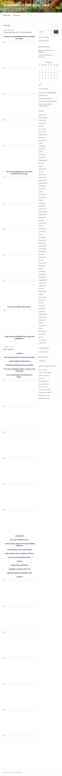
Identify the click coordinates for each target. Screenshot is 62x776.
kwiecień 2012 (42, 297)
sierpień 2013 (42, 251)
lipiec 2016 (41, 163)
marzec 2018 (42, 123)
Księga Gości (7, 15)
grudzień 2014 (42, 206)
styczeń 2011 (42, 340)
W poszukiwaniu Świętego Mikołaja (47, 92)
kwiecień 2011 (42, 331)
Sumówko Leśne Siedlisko (26, 5)
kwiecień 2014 (42, 228)
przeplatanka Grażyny (44, 398)
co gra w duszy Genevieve (45, 372)
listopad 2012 (42, 277)
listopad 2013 (42, 243)
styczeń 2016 (42, 174)
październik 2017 (43, 134)
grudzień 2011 (42, 308)
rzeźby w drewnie (43, 352)
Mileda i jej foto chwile (44, 395)
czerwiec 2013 (42, 257)
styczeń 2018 (42, 129)
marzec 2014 (42, 231)
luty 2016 (41, 171)
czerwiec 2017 (42, 140)
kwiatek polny (42, 360)
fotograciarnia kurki (43, 381)
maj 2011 (41, 328)
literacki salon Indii (43, 387)
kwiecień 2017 (42, 146)
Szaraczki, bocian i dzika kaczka (17, 32)
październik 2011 (43, 314)
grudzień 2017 (42, 132)
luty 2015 (41, 200)
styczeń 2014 (42, 237)
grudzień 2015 (42, 177)
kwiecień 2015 (42, 194)
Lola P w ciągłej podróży (45, 389)
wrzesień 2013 (42, 248)
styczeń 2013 (42, 271)
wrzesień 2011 (42, 317)
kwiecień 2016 (42, 169)
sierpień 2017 (42, 137)
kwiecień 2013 (42, 263)
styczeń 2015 (42, 203)
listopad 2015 (42, 180)
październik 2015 (43, 183)
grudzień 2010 (42, 343)
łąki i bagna (8, 349)
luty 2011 (41, 337)
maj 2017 (41, 143)
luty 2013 (41, 268)
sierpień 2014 (42, 217)
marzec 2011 (42, 334)
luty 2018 (41, 126)
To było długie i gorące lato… (46, 98)
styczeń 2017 (42, 154)
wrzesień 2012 (42, 283)
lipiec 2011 (41, 323)
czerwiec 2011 (42, 325)
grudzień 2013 (42, 240)
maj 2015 (41, 191)
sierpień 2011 (42, 320)
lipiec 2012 (41, 288)
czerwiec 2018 (42, 120)
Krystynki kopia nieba (44, 384)
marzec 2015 (42, 197)
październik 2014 (43, 211)
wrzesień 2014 (42, 214)
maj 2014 (41, 226)
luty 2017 (41, 152)
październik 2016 (43, 160)
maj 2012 (41, 294)
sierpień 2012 (42, 285)
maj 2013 (41, 260)
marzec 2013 (42, 265)
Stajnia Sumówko (43, 95)
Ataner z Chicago (43, 369)
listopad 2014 (42, 208)
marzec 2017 (42, 149)
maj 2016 (41, 166)
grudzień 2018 (42, 114)
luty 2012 (41, 303)
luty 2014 (41, 234)
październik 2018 (43, 117)
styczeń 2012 (42, 305)
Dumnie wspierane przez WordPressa (12, 772)
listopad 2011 (42, 311)
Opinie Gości (16, 15)
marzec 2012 (42, 300)
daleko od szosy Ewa (44, 375)
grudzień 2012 (42, 274)
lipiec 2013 (41, 254)
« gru (40, 84)
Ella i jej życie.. (42, 378)
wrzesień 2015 (42, 186)
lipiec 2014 (41, 220)
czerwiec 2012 (42, 291)
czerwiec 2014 (42, 223)
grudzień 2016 (42, 157)
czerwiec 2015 (42, 189)
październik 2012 (43, 280)
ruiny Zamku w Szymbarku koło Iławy (48, 101)
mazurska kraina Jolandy (45, 392)
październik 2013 (43, 246)
